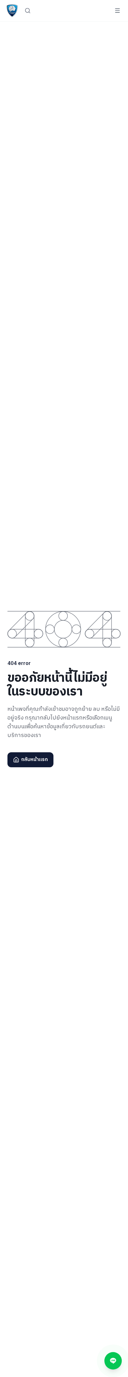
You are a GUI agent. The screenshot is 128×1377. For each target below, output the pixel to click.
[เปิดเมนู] (117, 10)
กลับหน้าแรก (34, 759)
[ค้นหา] (27, 10)
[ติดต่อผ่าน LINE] (113, 1361)
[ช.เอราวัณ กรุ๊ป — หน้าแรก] (12, 10)
